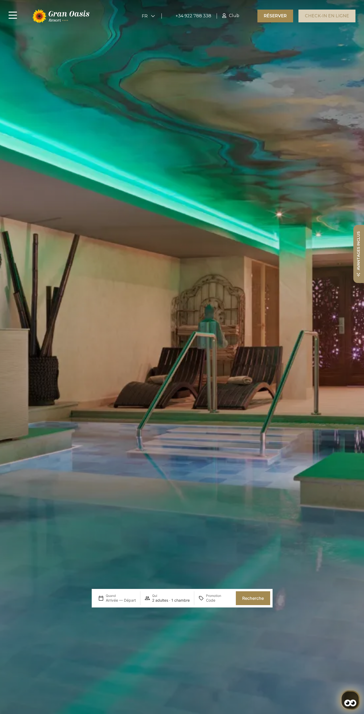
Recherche (253, 598)
